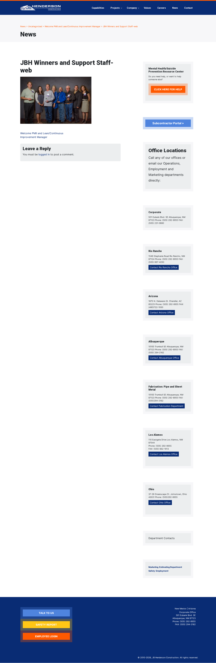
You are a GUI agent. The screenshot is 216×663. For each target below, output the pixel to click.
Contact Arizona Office (161, 312)
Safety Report (46, 624)
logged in (44, 154)
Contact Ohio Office (160, 502)
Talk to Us (46, 613)
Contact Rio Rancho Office (163, 267)
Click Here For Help (168, 89)
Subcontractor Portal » (168, 123)
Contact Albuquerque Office (164, 357)
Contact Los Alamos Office (163, 454)
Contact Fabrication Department (166, 406)
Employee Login (46, 636)
